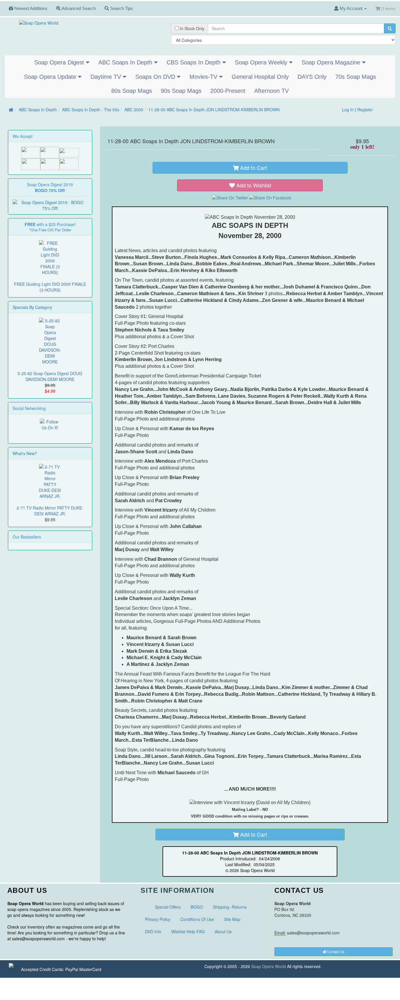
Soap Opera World (268, 966)
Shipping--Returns (230, 907)
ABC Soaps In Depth (126, 62)
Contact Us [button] (335, 951)
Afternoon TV (271, 91)
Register (365, 109)
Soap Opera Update (51, 76)
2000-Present (227, 91)
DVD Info (153, 931)
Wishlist (253, 185)
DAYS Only (312, 76)
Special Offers (168, 907)
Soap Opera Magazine (332, 62)
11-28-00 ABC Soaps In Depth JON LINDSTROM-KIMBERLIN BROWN (214, 109)
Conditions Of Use (197, 919)
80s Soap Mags (131, 91)
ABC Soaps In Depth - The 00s (90, 109)
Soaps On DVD (156, 76)
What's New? (25, 453)
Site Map (232, 919)
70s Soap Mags (355, 76)
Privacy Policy (157, 919)
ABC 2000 (133, 109)
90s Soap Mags (181, 91)
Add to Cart (253, 167)
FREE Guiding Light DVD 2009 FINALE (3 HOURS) (50, 287)
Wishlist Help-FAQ (188, 931)
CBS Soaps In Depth (194, 62)
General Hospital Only (260, 76)
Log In (348, 109)
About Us (223, 931)
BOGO (197, 907)
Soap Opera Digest (60, 62)
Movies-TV (204, 76)
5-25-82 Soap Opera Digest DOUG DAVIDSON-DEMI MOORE (50, 376)
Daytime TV (106, 76)
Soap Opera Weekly (262, 62)
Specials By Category (32, 307)
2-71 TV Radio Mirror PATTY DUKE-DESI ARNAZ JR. (50, 511)
